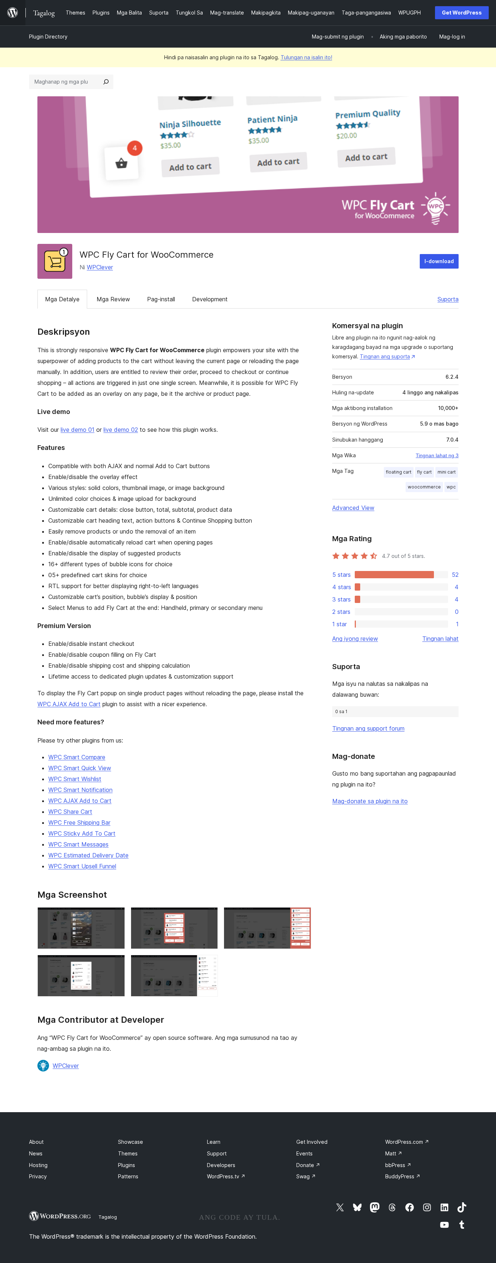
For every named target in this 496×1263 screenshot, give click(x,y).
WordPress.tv (226, 1176)
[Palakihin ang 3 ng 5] (301, 917)
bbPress (398, 1165)
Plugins (126, 1165)
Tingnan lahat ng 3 (437, 455)
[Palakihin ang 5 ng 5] (208, 964)
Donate (308, 1165)
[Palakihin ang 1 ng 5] (115, 917)
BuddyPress (402, 1176)
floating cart (398, 472)
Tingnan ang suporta (385, 356)
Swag (306, 1176)
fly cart (424, 472)
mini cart (447, 472)
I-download (439, 261)
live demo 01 (77, 429)
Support (217, 1153)
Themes (128, 1153)
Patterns (128, 1176)
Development (210, 299)
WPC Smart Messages (78, 844)
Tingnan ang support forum (368, 728)
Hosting (38, 1165)
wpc (451, 487)
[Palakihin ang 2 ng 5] (208, 917)
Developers (221, 1165)
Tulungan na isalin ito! (306, 57)
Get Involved (312, 1142)
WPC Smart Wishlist (74, 779)
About (36, 1142)
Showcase (130, 1142)
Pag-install (161, 299)
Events (304, 1153)
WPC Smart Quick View (79, 768)
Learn (213, 1142)
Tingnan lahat (440, 638)
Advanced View (353, 507)
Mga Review (113, 299)
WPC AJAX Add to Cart (69, 704)
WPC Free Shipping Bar (79, 822)
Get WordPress (462, 12)
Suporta (448, 299)
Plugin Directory (48, 36)
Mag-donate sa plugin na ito (370, 801)
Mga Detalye (62, 299)
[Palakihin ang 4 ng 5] (115, 964)
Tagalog (107, 1217)
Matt (393, 1153)
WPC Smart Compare (76, 757)
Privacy (38, 1176)
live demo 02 (120, 429)
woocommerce (424, 487)
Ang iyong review (355, 638)
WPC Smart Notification (80, 789)
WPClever (100, 267)
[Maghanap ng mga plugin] (106, 82)
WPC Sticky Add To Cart (81, 833)
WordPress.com (407, 1142)
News (35, 1153)
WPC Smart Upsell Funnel (82, 866)
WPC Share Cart (70, 811)
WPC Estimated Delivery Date (88, 855)
